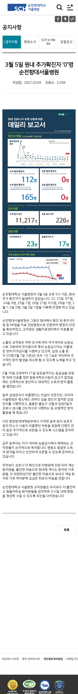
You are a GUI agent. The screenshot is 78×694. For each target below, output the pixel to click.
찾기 (59, 7)
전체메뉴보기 (70, 7)
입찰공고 (66, 42)
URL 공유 (72, 19)
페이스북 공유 (58, 19)
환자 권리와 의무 (31, 659)
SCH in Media (48, 41)
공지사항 (12, 42)
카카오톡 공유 (65, 19)
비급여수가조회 (10, 659)
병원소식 (30, 42)
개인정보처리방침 (53, 659)
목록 (66, 530)
